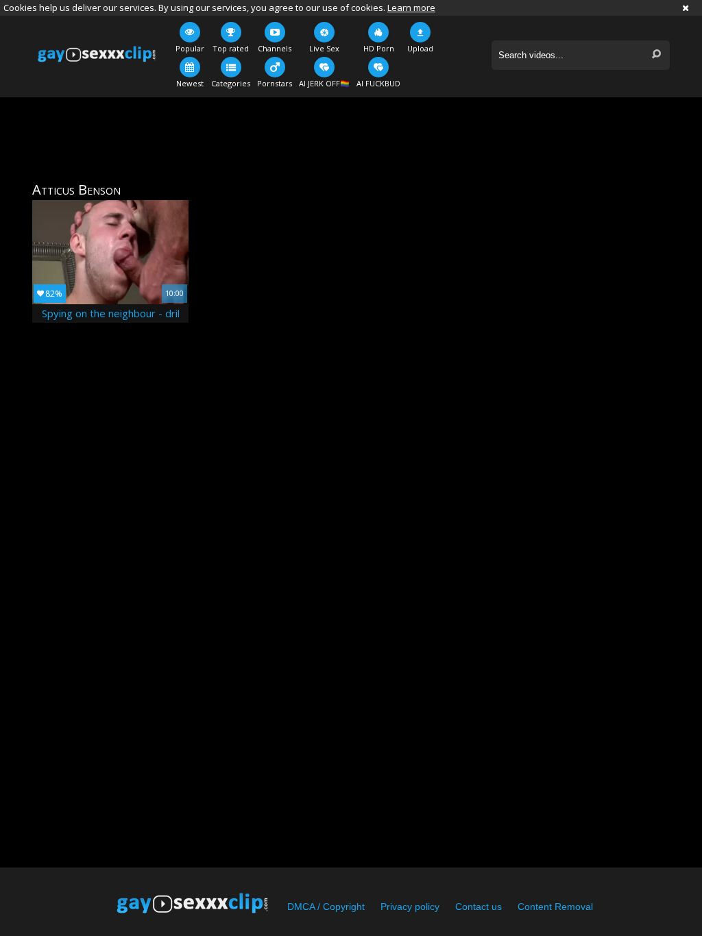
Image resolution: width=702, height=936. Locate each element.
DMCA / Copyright (326, 906)
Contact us (478, 906)
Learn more (411, 7)
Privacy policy (409, 906)
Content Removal (555, 906)
